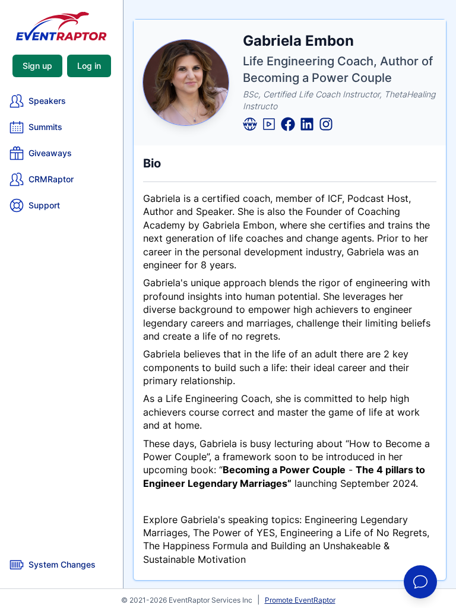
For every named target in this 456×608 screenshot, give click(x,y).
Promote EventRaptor (300, 600)
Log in (89, 66)
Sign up (37, 66)
